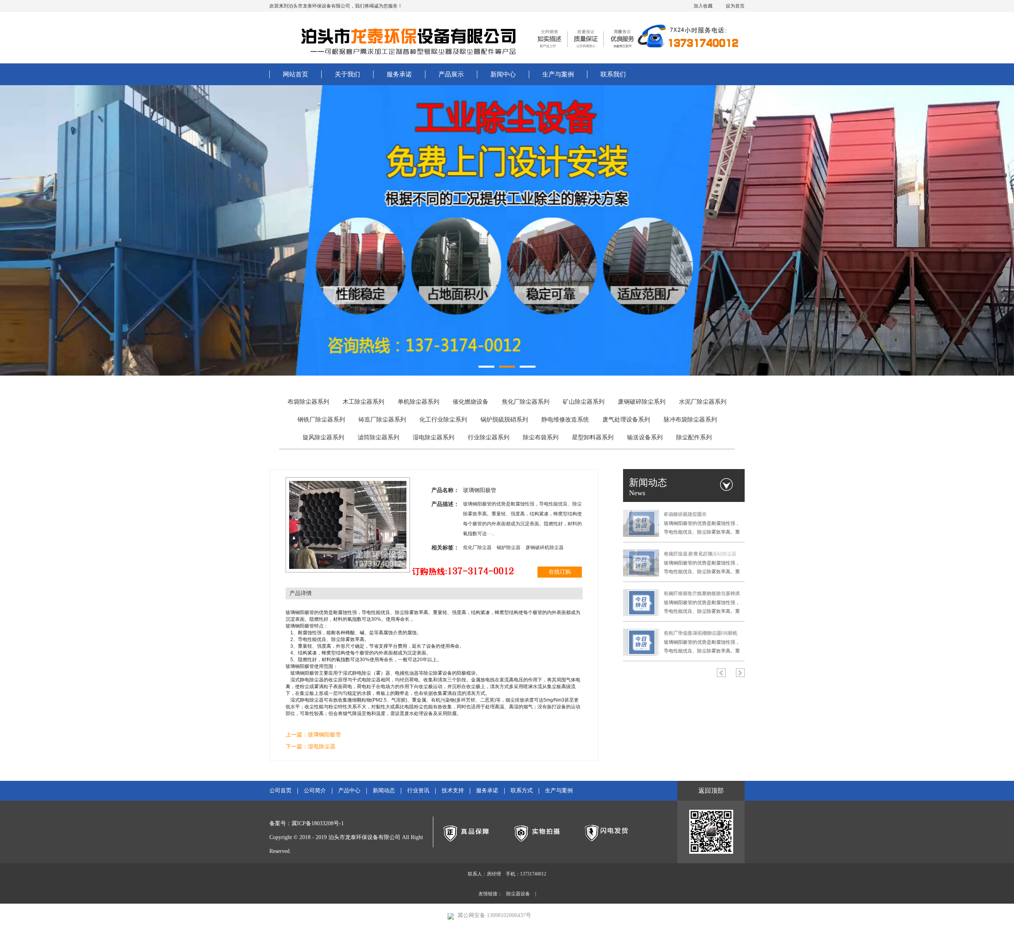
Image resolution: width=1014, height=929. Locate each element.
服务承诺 (399, 74)
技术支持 (453, 791)
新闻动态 (384, 791)
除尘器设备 (518, 894)
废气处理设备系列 (626, 419)
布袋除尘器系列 (308, 402)
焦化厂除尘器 (478, 547)
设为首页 (735, 6)
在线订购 (560, 572)
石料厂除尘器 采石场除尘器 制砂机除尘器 (701, 634)
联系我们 (613, 74)
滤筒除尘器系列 (378, 437)
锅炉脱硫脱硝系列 (504, 419)
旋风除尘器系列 (323, 437)
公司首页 (280, 791)
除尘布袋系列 (540, 437)
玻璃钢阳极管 (324, 735)
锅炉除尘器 (509, 547)
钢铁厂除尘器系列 (321, 419)
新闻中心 (503, 74)
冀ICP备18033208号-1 (318, 823)
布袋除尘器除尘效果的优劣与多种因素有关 (702, 594)
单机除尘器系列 (418, 402)
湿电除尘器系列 (433, 437)
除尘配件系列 (694, 437)
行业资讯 (418, 791)
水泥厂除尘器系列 (702, 402)
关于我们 (347, 74)
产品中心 (349, 791)
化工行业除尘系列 (443, 419)
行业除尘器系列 (488, 437)
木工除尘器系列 (363, 402)
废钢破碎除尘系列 (641, 402)
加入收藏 (703, 6)
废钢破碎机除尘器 (545, 547)
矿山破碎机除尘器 (683, 514)
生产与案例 (558, 74)
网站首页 (295, 74)
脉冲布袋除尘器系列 (690, 419)
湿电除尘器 (321, 747)
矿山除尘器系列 (583, 402)
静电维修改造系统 (565, 419)
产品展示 (451, 74)
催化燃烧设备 (470, 402)
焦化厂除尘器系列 (525, 402)
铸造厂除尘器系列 (382, 419)
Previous (721, 672)
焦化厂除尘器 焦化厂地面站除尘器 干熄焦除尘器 (700, 555)
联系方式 (522, 791)
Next (740, 672)
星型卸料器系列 (593, 437)
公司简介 (315, 791)
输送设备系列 (645, 437)
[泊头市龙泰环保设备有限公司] (402, 37)
